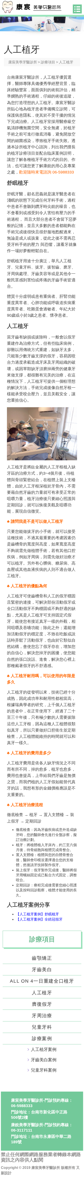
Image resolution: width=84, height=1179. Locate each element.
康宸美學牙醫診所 (22, 62)
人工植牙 (42, 992)
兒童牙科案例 (43, 1070)
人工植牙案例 (43, 1049)
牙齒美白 (42, 969)
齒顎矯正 (42, 958)
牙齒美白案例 (43, 1059)
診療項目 (48, 62)
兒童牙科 (42, 1027)
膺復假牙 (42, 1004)
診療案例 (42, 1038)
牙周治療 (42, 1015)
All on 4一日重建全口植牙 (42, 980)
